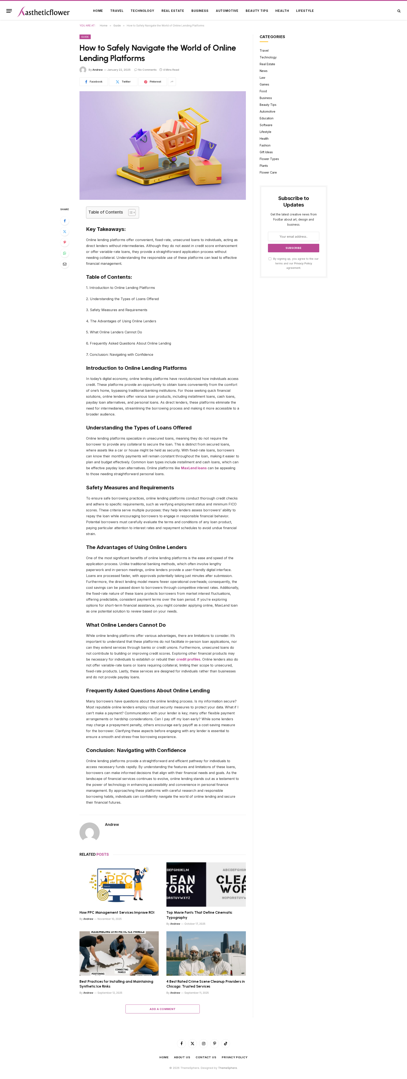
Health (282, 10)
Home (98, 10)
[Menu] (9, 11)
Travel (116, 10)
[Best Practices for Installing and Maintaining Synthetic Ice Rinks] (119, 953)
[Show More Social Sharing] (172, 81)
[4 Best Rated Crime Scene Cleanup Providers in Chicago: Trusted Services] (206, 953)
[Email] (64, 264)
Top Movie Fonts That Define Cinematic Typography (199, 914)
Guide (85, 36)
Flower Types (269, 159)
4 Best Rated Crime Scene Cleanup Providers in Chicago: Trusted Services (205, 983)
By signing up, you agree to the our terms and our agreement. (295, 263)
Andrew (97, 69)
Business (200, 10)
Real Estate (173, 10)
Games (264, 84)
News (264, 71)
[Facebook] (64, 221)
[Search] (399, 11)
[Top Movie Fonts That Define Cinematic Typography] (206, 884)
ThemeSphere (227, 1067)
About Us (182, 1057)
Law (262, 77)
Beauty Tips (257, 10)
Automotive (227, 10)
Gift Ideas (266, 152)
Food (263, 91)
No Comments (147, 69)
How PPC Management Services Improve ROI (116, 912)
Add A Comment (163, 1009)
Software (266, 125)
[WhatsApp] (64, 253)
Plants (264, 165)
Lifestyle (305, 10)
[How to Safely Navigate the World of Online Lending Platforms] (162, 145)
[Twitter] (64, 231)
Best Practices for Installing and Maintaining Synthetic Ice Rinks (116, 983)
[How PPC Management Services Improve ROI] (119, 884)
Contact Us (206, 1057)
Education (266, 118)
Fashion (265, 145)
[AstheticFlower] (43, 11)
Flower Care (268, 172)
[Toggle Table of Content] (130, 212)
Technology (142, 10)
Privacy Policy (303, 263)
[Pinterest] (64, 242)
